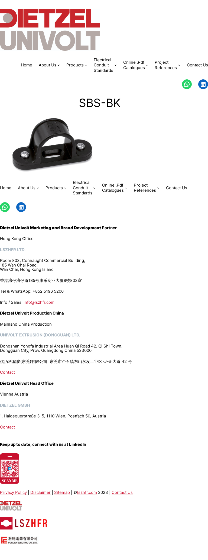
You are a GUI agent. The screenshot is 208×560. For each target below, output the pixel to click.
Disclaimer (40, 492)
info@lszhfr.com (39, 302)
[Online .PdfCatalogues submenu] (147, 65)
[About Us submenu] (58, 65)
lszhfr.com (87, 492)
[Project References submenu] (179, 65)
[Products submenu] (86, 65)
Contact (7, 372)
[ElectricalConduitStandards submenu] (115, 65)
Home (26, 65)
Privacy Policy (13, 492)
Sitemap (62, 492)
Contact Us (122, 492)
